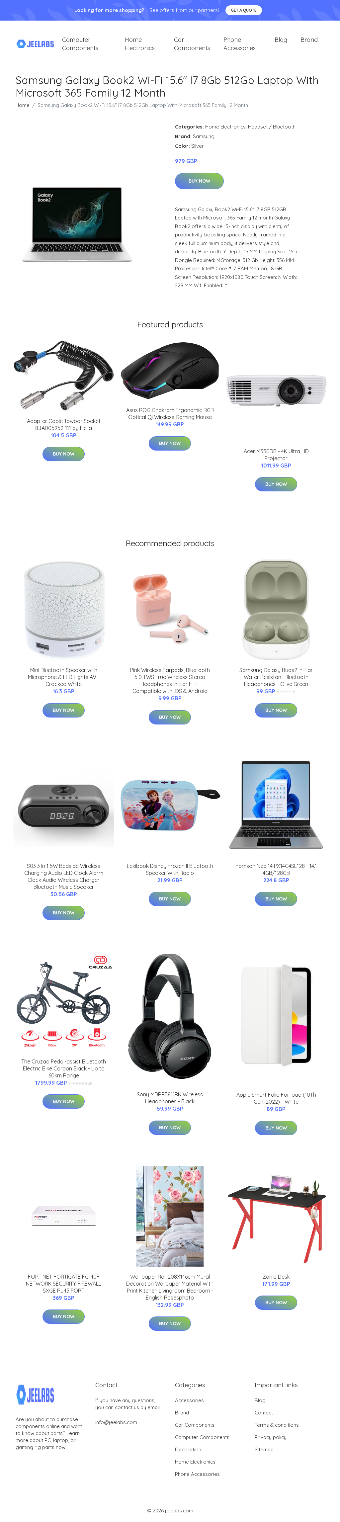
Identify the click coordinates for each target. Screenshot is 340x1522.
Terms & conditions (277, 1425)
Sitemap (264, 1449)
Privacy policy (271, 1437)
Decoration (188, 1449)
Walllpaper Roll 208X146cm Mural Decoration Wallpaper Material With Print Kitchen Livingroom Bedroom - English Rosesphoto (169, 1287)
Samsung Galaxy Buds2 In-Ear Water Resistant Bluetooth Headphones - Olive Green (276, 677)
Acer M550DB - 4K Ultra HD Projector (276, 455)
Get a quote (244, 10)
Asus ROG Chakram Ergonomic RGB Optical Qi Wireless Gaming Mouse (170, 413)
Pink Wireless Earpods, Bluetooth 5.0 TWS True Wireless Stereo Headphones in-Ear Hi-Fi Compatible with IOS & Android (170, 680)
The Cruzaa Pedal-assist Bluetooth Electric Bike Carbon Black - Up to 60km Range (63, 1068)
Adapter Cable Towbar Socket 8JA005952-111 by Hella (64, 424)
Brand (309, 39)
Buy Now (199, 181)
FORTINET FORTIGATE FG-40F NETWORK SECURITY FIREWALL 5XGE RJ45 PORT (63, 1283)
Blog (281, 39)
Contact (264, 1412)
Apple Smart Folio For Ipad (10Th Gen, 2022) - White (276, 1098)
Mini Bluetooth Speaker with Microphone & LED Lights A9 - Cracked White (63, 677)
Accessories (189, 1400)
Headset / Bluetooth (272, 127)
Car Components (192, 44)
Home (23, 105)
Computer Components (80, 44)
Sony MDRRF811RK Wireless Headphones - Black (170, 1098)
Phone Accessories (239, 44)
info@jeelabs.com (116, 1422)
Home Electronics (140, 44)
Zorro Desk (276, 1276)
